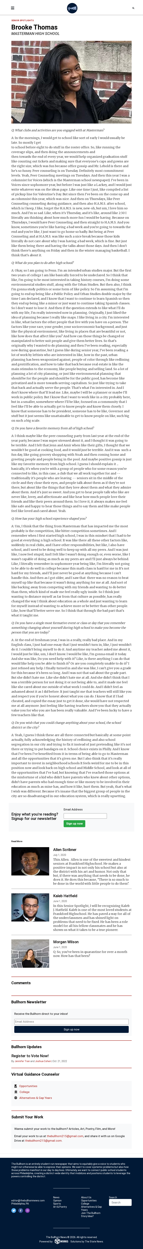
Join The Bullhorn (90, 1213)
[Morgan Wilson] (30, 953)
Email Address (73, 809)
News (56, 1197)
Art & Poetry (60, 1206)
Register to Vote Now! (30, 1056)
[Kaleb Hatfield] (30, 907)
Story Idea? (87, 1216)
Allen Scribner (65, 849)
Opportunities (28, 1086)
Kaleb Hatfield (65, 896)
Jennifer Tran (22, 1061)
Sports (57, 1203)
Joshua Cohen (43, 1061)
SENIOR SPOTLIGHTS (22, 20)
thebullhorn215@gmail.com (65, 1136)
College (24, 1092)
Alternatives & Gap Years (35, 1098)
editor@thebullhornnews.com (28, 1200)
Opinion (57, 1200)
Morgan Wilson (66, 942)
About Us (86, 1197)
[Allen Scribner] (30, 861)
